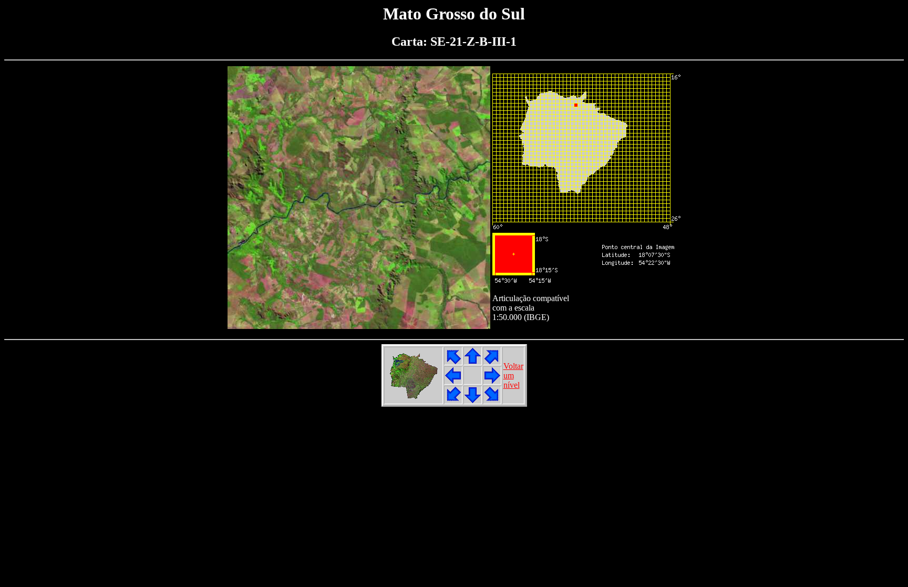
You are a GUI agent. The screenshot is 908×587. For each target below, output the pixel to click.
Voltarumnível (513, 375)
